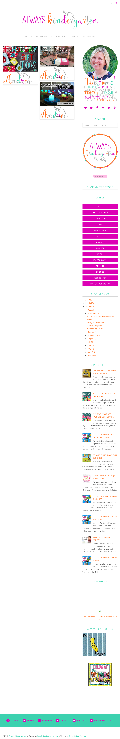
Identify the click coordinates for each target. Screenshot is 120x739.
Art (100, 206)
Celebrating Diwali (57, 84)
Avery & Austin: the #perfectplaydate (57, 49)
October (91, 332)
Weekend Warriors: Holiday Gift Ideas (20, 49)
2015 (87, 306)
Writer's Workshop (100, 284)
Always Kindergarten (17, 736)
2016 (87, 303)
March (90, 355)
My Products (100, 260)
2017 (87, 300)
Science (100, 272)
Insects (100, 248)
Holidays (100, 242)
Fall (100, 224)
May (90, 348)
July (89, 342)
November (92, 313)
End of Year (100, 218)
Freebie (100, 236)
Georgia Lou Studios (77, 736)
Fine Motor (100, 230)
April (90, 352)
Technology (100, 278)
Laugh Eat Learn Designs (47, 736)
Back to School (100, 212)
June (90, 345)
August (91, 338)
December (92, 310)
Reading (100, 266)
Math (100, 254)
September (92, 335)
